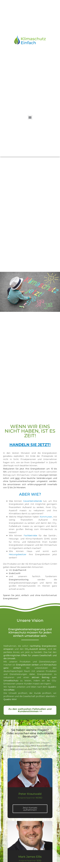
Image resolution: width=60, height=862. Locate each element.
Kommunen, (46, 516)
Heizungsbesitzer (17, 554)
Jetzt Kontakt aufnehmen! (30, 808)
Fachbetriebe (31, 535)
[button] (30, 117)
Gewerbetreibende (32, 501)
